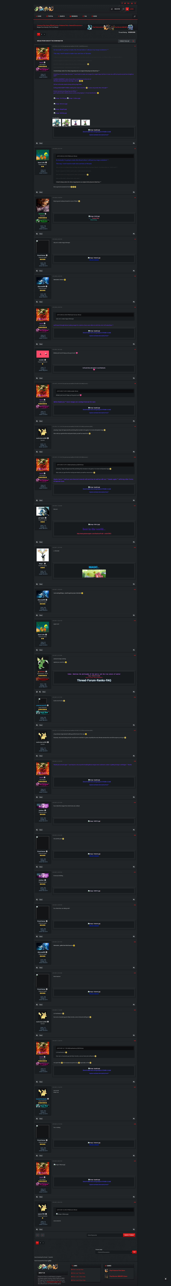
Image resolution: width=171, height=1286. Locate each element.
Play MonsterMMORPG (121, 27)
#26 (135, 1040)
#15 (135, 655)
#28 (135, 1124)
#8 (135, 383)
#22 (135, 905)
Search (62, 16)
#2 (135, 148)
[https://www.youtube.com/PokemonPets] (132, 3)
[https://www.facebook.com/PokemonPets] (121, 3)
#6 (135, 307)
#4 (135, 239)
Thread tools (124, 41)
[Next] (44, 34)
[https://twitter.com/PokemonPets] (125, 3)
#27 (135, 1087)
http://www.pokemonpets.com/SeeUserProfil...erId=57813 (94, 533)
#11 (135, 505)
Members (74, 16)
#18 (135, 761)
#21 (135, 872)
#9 (135, 426)
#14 (135, 620)
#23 (135, 941)
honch (86, 46)
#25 (135, 1010)
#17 (135, 730)
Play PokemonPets (97, 27)
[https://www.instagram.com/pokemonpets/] (135, 3)
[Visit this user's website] (37, 692)
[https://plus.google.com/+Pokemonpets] (128, 3)
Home (39, 16)
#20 (135, 835)
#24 (135, 973)
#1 (135, 46)
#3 (135, 197)
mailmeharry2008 (88, 426)
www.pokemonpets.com (54, 1282)
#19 (135, 802)
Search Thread (129, 1235)
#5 (135, 276)
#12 (135, 547)
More (95, 16)
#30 (135, 1202)
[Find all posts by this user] (37, 143)
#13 (135, 589)
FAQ (85, 16)
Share (40, 143)
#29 (135, 1161)
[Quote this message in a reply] (133, 143)
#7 (135, 349)
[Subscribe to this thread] (133, 41)
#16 (135, 697)
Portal (50, 16)
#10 (135, 457)
